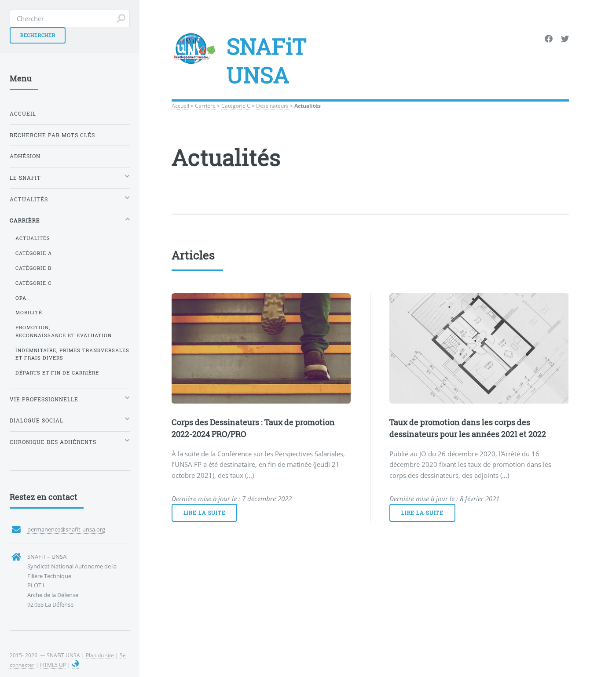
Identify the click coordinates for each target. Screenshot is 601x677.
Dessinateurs (272, 105)
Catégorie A (33, 253)
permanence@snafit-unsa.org (66, 529)
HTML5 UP (53, 664)
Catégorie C (235, 105)
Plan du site (100, 655)
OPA (20, 298)
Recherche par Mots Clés (52, 135)
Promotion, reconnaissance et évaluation (63, 331)
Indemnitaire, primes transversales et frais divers (72, 354)
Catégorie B (33, 268)
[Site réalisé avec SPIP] (75, 665)
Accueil (180, 105)
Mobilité (28, 312)
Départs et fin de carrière (57, 373)
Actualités (32, 238)
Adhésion (25, 156)
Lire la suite (204, 513)
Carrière (205, 105)
